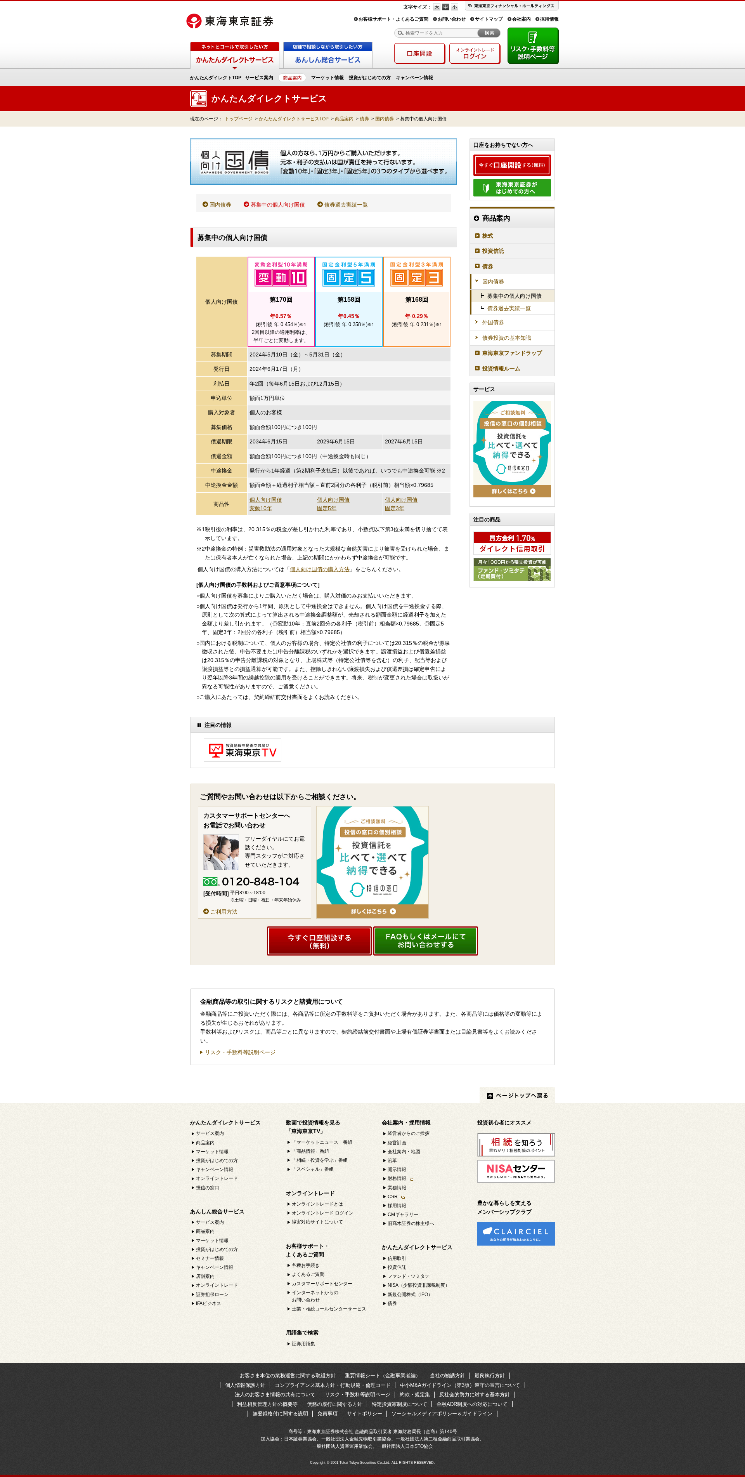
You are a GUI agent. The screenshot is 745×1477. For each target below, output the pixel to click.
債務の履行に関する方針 (334, 1404)
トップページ (239, 119)
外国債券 (493, 322)
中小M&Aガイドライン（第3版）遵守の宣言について (460, 1385)
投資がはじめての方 (370, 77)
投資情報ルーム (501, 368)
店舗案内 (205, 1276)
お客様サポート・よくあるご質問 (393, 19)
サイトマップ (489, 19)
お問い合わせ (452, 19)
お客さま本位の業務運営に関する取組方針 (288, 1375)
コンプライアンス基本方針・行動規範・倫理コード (333, 1385)
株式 (487, 236)
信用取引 (397, 1258)
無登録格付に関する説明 (280, 1413)
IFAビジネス (208, 1303)
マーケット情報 (327, 77)
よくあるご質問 (308, 1274)
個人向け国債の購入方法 (320, 569)
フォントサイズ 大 (436, 6)
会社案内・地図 (404, 1151)
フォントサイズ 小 (454, 6)
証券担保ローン (212, 1294)
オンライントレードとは (317, 1204)
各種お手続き (306, 1265)
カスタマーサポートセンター (322, 1283)
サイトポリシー (364, 1413)
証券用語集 (303, 1344)
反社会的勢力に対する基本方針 (474, 1394)
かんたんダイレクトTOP (215, 77)
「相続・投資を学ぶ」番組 (320, 1160)
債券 (364, 119)
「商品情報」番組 (310, 1151)
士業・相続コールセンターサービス (329, 1309)
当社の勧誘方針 (447, 1375)
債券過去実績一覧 (346, 205)
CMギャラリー (403, 1214)
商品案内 (344, 119)
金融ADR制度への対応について (472, 1404)
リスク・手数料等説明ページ (240, 1052)
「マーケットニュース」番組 (322, 1142)
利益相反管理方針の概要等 (267, 1404)
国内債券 (384, 119)
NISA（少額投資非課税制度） (419, 1285)
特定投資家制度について (399, 1404)
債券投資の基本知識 (506, 338)
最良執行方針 (490, 1375)
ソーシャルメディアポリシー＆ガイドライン (442, 1413)
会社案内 (521, 19)
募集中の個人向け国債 (278, 205)
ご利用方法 (223, 912)
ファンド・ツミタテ (409, 1276)
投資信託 (493, 251)
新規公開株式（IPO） (410, 1294)
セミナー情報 (210, 1258)
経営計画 (397, 1142)
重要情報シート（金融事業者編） (383, 1375)
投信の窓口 (207, 1187)
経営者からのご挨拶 (409, 1133)
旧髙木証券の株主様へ (411, 1223)
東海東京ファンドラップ (512, 353)
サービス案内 (259, 77)
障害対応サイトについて (317, 1222)
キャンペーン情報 (414, 77)
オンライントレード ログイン (322, 1213)
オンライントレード (217, 1178)
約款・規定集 (415, 1394)
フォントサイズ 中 (445, 6)
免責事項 (327, 1413)
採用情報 (549, 19)
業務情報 (397, 1187)
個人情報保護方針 (245, 1385)
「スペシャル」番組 (313, 1169)
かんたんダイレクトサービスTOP (294, 119)
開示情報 (397, 1169)
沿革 (392, 1160)
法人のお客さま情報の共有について (275, 1394)
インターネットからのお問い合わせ (315, 1296)
